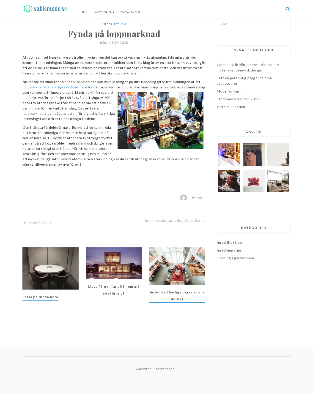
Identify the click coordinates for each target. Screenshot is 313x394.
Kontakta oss (129, 12)
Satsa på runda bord (40, 297)
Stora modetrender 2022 (238, 99)
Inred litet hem (114, 24)
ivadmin (197, 198)
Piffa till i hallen (231, 107)
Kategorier (103, 12)
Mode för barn (229, 91)
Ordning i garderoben (235, 258)
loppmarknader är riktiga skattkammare (54, 87)
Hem (84, 12)
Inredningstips (229, 250)
